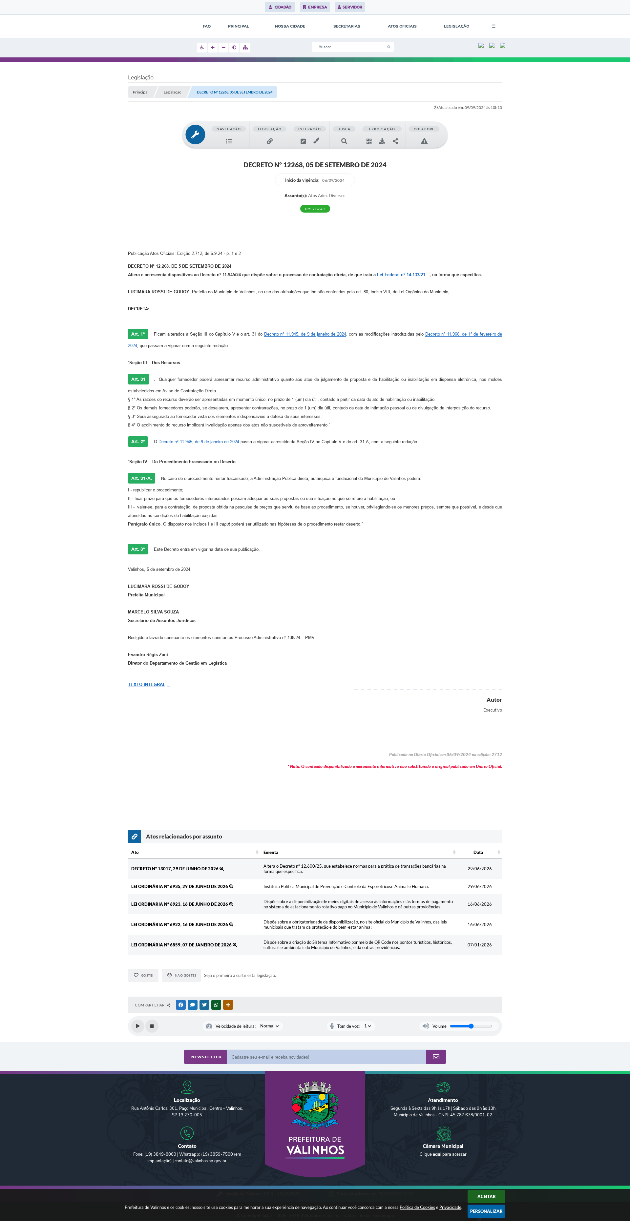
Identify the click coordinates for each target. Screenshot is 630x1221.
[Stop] (151, 1026)
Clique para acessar (443, 1154)
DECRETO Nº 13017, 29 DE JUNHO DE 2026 (175, 868)
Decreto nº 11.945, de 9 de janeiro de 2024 (305, 334)
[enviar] (436, 1057)
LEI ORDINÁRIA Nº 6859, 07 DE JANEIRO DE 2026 (182, 944)
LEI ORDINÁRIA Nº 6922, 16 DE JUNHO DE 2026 (180, 924)
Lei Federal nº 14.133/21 (401, 274)
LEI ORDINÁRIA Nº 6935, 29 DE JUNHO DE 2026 (180, 886)
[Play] (137, 1026)
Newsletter (206, 1057)
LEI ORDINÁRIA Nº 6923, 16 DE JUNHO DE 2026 (180, 904)
